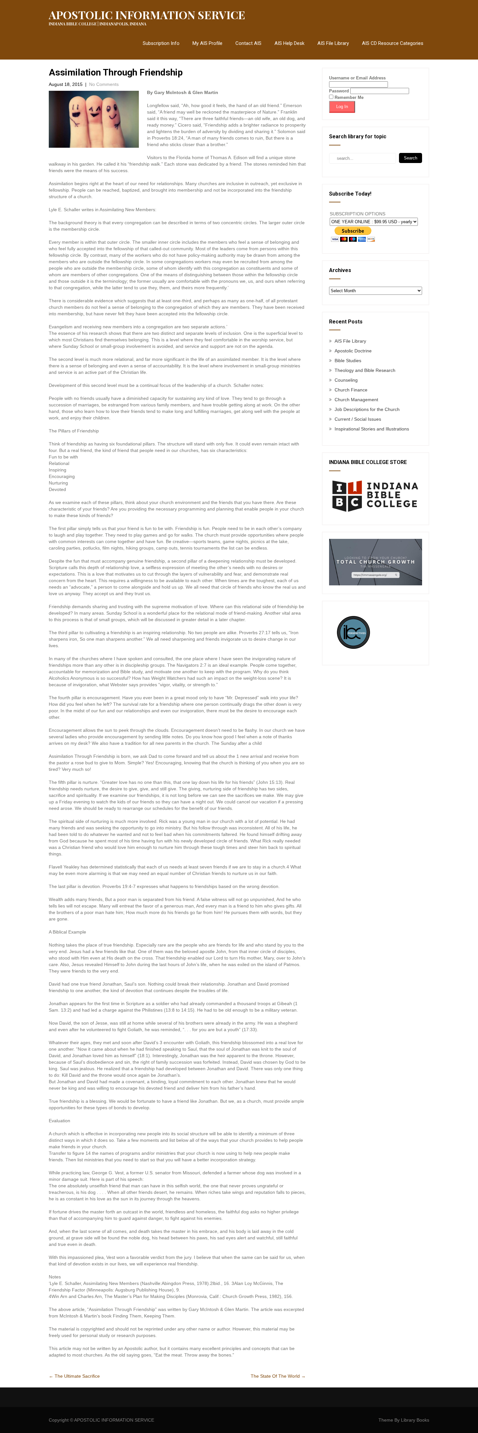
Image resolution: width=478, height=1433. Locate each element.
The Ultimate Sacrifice (74, 1376)
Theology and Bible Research (365, 370)
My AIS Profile (207, 43)
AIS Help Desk (289, 43)
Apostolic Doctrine (353, 350)
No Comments (104, 84)
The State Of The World (278, 1376)
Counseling (346, 380)
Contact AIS (248, 43)
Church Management (356, 399)
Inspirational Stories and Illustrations (372, 428)
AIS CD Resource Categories (392, 43)
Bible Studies (348, 360)
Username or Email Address (357, 77)
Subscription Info (161, 43)
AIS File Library (333, 43)
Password (339, 91)
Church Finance (351, 389)
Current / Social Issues (358, 419)
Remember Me (348, 97)
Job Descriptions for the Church (367, 409)
